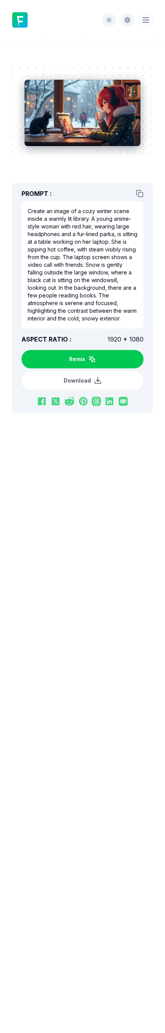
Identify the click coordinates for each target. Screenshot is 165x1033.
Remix (77, 359)
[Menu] (146, 20)
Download (77, 380)
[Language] (127, 20)
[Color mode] (109, 20)
